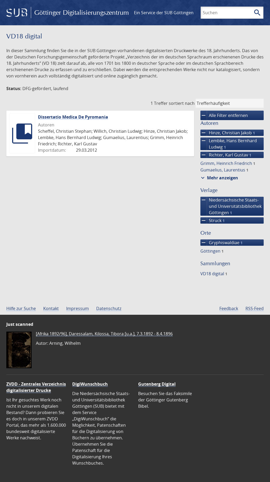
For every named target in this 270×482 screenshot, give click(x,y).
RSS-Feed (254, 308)
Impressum (77, 308)
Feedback (228, 308)
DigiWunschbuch (90, 384)
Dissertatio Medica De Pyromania (73, 117)
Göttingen (212, 251)
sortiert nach (182, 103)
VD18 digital (213, 274)
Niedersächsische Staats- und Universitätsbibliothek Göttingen (231, 206)
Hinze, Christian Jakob (227, 133)
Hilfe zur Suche (21, 308)
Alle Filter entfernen (224, 115)
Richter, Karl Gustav (225, 155)
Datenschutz (108, 308)
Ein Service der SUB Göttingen (164, 13)
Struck (212, 220)
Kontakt (51, 308)
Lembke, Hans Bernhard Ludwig (228, 143)
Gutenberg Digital (157, 384)
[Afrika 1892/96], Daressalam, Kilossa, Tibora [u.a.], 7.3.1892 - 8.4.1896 (104, 334)
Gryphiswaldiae (221, 242)
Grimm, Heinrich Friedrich (227, 163)
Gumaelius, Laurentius (224, 170)
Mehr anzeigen (219, 178)
